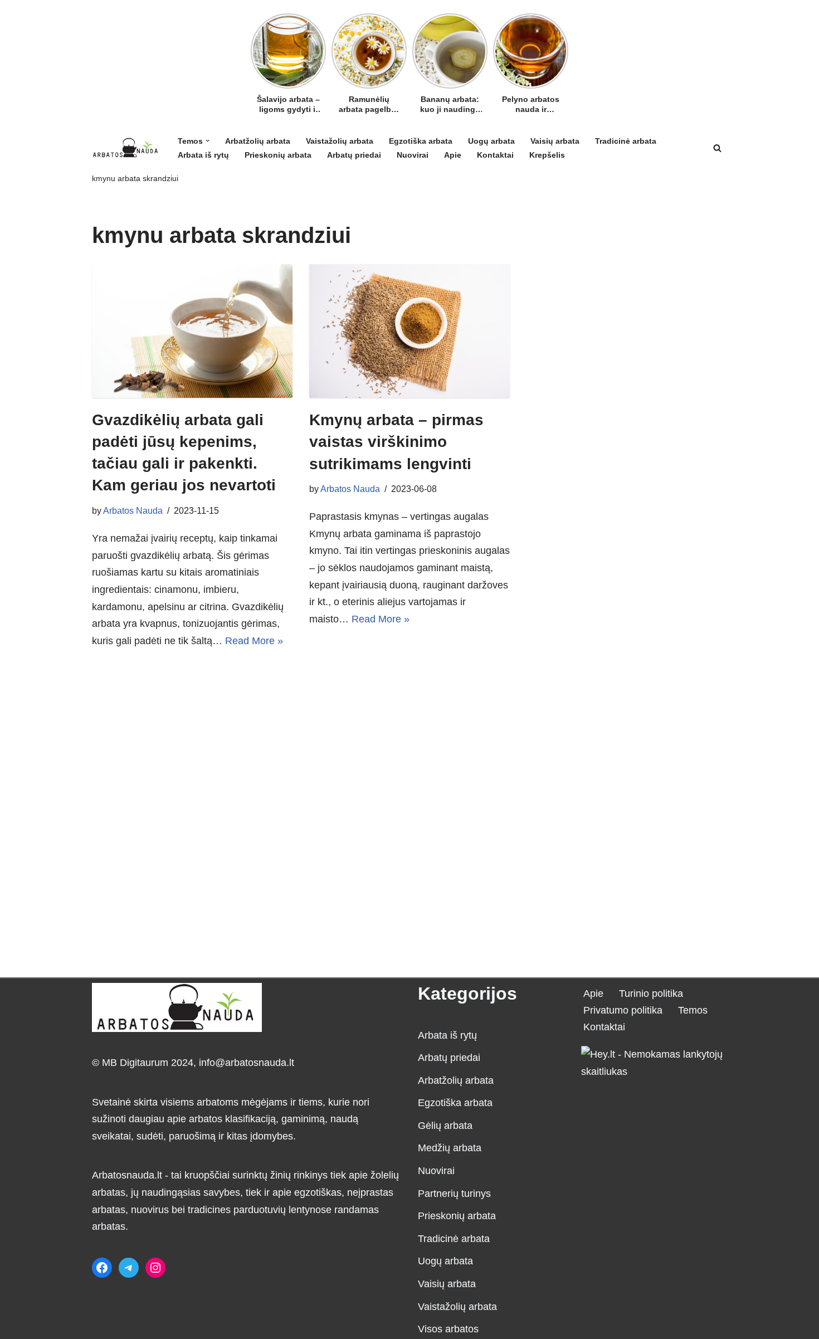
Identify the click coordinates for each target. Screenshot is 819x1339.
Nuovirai (412, 154)
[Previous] (257, 48)
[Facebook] (102, 1268)
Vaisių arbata (554, 141)
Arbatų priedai (354, 154)
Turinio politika (651, 993)
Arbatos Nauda (133, 510)
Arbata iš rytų (203, 154)
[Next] (561, 48)
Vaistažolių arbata (339, 141)
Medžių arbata (449, 1147)
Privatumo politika (622, 1010)
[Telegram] (129, 1268)
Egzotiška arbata (420, 141)
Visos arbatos (448, 1329)
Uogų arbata (491, 141)
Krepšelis (547, 154)
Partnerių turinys (454, 1193)
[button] (207, 141)
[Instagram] (155, 1268)
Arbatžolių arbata (257, 141)
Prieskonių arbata (278, 154)
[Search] (717, 148)
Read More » (254, 640)
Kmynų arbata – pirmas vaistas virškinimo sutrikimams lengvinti (396, 441)
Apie (452, 154)
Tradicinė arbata (625, 141)
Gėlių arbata (445, 1125)
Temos (693, 1010)
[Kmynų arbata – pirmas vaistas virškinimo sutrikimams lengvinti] (409, 331)
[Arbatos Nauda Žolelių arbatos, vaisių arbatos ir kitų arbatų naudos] (125, 147)
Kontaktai (495, 154)
